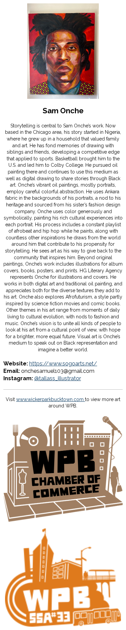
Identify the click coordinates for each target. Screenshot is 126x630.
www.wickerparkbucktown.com (50, 399)
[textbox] (63, 111)
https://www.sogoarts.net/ (63, 363)
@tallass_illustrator (57, 378)
